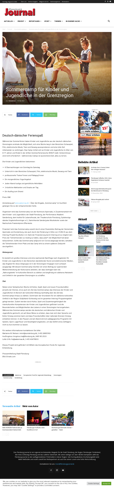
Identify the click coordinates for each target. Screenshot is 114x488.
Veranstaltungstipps (20, 29)
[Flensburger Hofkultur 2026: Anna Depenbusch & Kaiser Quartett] (83, 181)
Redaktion (12, 101)
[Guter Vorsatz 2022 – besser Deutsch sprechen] (86, 250)
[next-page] (7, 434)
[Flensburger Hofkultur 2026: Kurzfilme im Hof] (38, 418)
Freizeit (9, 29)
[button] (109, 21)
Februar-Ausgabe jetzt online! (100, 199)
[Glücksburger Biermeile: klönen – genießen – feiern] (63, 418)
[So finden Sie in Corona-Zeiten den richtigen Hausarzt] (83, 170)
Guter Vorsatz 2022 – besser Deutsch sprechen (85, 260)
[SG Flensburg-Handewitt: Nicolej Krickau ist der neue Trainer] (104, 229)
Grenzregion (57, 375)
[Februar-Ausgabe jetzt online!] (83, 202)
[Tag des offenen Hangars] (86, 229)
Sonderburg (18, 378)
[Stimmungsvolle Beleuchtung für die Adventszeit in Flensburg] (83, 192)
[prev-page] (3, 434)
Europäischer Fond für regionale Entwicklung (37, 375)
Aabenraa (18, 375)
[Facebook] (105, 1)
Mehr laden (94, 211)
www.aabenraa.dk (22, 203)
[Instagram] (107, 1)
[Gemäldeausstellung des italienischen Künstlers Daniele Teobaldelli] (104, 250)
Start (3, 29)
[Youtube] (110, 1)
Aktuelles (81, 255)
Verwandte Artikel (11, 406)
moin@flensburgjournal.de (64, 464)
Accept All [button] (106, 483)
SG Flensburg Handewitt (100, 232)
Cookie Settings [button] (93, 483)
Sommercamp (7, 378)
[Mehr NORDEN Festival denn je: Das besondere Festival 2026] (13, 418)
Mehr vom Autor (30, 406)
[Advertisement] (66, 11)
